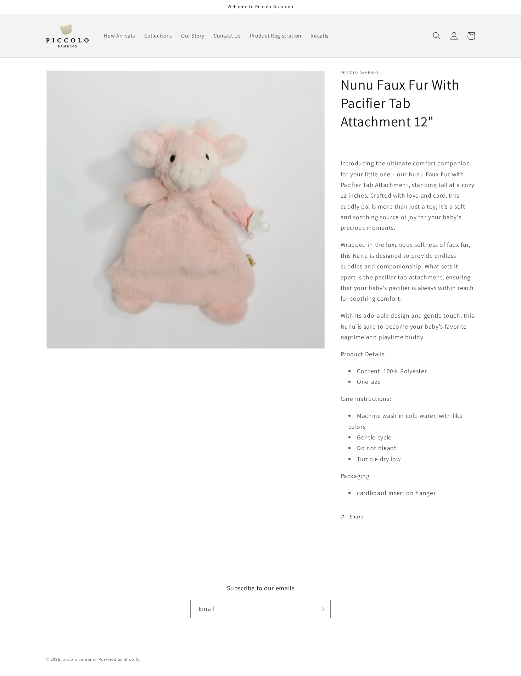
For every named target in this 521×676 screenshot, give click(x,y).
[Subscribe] (321, 609)
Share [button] (356, 516)
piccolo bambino (79, 659)
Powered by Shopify (119, 659)
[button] (436, 35)
